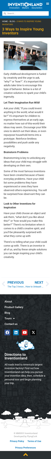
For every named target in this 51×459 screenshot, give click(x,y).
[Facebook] (7, 332)
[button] (47, 3)
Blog (12, 21)
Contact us (11, 324)
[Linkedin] (16, 332)
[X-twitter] (33, 332)
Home (5, 21)
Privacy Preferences (25, 447)
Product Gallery (14, 307)
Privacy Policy (17, 441)
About (8, 301)
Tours (8, 318)
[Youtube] (24, 332)
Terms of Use (34, 441)
